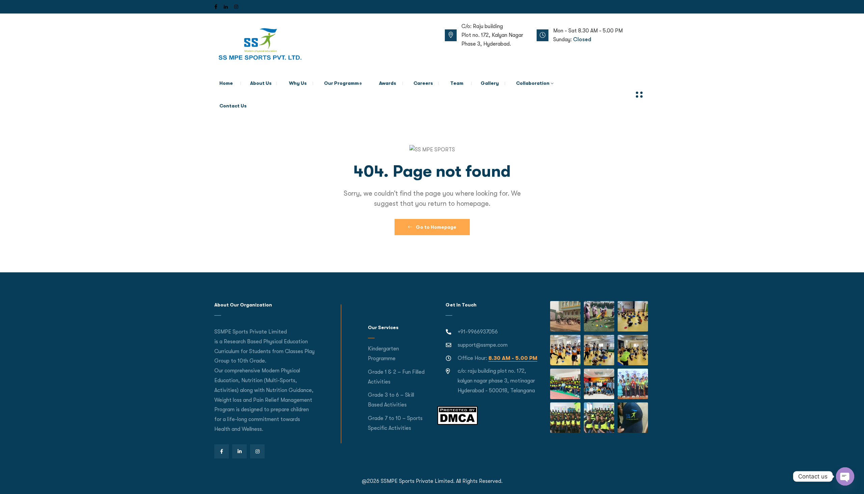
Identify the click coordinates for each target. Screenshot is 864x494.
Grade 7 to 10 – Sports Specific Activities (395, 423)
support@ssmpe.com (483, 345)
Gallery (490, 83)
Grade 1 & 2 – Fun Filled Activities (396, 377)
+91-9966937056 (478, 332)
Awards (387, 83)
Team (456, 83)
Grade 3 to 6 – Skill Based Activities (391, 400)
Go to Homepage (435, 227)
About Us (261, 83)
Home (226, 83)
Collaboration (532, 83)
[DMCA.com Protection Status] (457, 415)
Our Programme (343, 83)
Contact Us (233, 105)
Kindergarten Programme (383, 354)
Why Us (298, 83)
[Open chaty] (845, 476)
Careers (423, 83)
